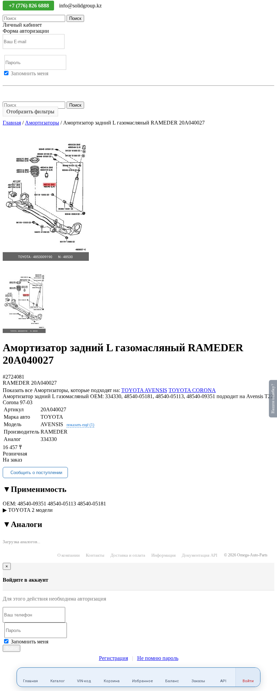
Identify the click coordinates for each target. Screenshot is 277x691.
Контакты (95, 555)
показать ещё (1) (80, 424)
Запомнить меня (29, 73)
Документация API (199, 555)
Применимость (35, 489)
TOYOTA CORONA (192, 390)
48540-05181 (91, 503)
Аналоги (22, 524)
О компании (68, 555)
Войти (10, 79)
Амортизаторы (42, 123)
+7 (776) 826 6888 (29, 5)
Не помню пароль (23, 91)
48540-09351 (32, 503)
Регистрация (33, 79)
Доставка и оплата (127, 555)
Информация (163, 555)
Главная (12, 123)
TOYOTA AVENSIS (144, 390)
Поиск (75, 18)
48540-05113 (62, 503)
